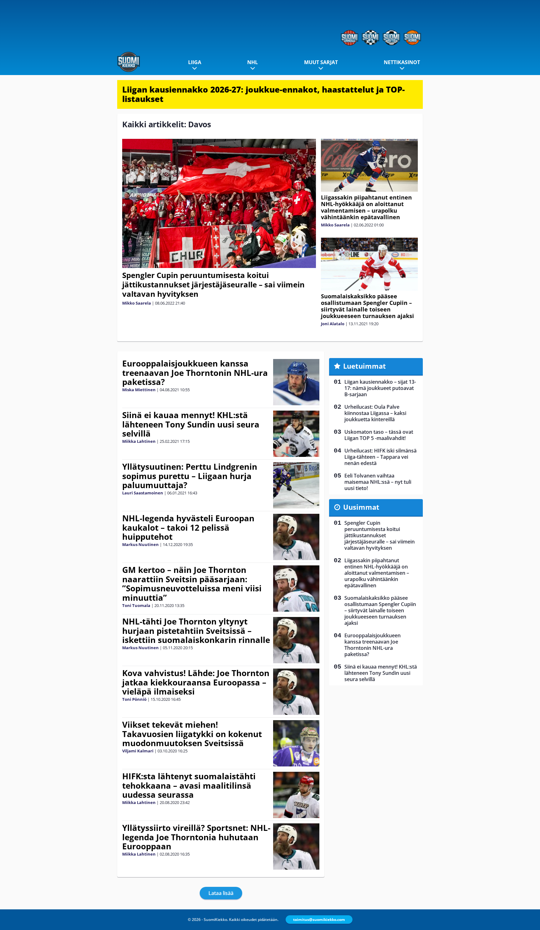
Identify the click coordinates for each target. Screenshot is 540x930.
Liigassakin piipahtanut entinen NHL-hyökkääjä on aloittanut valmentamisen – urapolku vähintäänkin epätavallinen (366, 207)
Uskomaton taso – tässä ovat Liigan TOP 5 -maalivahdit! (378, 435)
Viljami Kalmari (137, 751)
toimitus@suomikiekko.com (319, 919)
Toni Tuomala (136, 605)
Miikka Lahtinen (139, 441)
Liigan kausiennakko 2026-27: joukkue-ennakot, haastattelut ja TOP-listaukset (263, 94)
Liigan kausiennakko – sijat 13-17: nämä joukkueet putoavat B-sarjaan (380, 388)
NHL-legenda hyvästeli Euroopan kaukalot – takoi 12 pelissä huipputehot (188, 528)
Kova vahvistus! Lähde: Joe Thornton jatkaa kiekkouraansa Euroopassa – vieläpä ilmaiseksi (195, 682)
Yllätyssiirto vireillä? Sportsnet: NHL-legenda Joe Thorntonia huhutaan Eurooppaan (196, 837)
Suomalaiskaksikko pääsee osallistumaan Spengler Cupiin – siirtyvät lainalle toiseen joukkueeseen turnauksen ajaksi (367, 306)
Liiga (194, 62)
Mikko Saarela (136, 303)
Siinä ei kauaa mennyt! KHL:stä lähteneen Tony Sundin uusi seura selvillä (190, 424)
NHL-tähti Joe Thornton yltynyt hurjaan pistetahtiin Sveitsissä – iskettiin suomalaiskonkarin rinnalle (196, 631)
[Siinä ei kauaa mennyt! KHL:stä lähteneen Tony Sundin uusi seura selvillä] (296, 434)
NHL (252, 62)
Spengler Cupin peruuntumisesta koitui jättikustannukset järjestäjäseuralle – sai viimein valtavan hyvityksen (213, 284)
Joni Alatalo (332, 323)
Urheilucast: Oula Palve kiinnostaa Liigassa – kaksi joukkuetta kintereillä (375, 413)
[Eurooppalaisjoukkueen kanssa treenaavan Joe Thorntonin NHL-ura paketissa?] (296, 382)
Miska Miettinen (139, 389)
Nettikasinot (402, 62)
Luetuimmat (364, 366)
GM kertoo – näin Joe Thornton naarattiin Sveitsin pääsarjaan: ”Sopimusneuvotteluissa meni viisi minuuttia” (192, 584)
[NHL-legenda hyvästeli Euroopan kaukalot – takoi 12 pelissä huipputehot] (296, 537)
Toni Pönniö (134, 699)
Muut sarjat (321, 62)
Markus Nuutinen (140, 544)
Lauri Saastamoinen (142, 493)
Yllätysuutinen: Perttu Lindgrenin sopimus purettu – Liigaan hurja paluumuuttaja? (189, 476)
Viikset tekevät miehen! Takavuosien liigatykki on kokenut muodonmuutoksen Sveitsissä (192, 734)
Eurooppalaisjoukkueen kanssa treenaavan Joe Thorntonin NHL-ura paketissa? (195, 373)
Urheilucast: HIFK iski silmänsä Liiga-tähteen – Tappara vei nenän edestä (380, 457)
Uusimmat (361, 507)
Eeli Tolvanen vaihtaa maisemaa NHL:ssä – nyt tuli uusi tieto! (377, 482)
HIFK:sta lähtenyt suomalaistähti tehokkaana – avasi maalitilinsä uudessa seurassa (189, 786)
